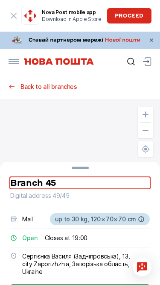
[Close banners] (151, 40)
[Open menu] (14, 61)
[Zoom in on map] (145, 114)
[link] (80, 40)
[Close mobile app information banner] (14, 16)
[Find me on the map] (145, 149)
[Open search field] (131, 61)
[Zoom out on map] (145, 130)
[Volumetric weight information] (141, 219)
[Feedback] (142, 267)
